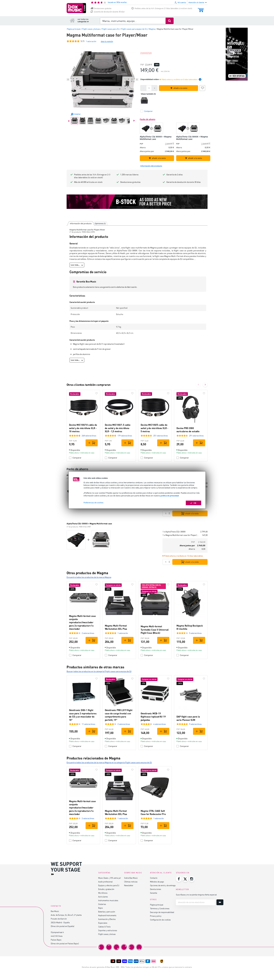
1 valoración (123, 633)
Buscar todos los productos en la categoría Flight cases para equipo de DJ (99, 671)
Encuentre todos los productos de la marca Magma (89, 577)
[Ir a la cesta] (200, 8)
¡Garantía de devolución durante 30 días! (109, 12)
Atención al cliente (161, 873)
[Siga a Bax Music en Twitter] (185, 879)
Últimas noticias (131, 881)
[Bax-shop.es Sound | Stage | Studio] (76, 8)
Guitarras (102, 904)
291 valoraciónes (196, 435)
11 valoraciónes (88, 724)
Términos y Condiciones (159, 908)
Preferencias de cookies (93, 502)
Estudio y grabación (106, 889)
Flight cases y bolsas (107, 934)
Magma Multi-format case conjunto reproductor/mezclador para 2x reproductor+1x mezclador (82, 622)
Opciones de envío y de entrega (162, 885)
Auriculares (103, 896)
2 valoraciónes (88, 633)
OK (195, 503)
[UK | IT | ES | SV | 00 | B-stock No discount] (137, 201)
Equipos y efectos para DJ (108, 885)
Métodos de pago (157, 881)
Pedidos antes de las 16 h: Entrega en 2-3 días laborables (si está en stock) (163, 8)
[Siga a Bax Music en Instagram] (192, 879)
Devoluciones (155, 889)
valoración (91, 41)
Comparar (76, 457)
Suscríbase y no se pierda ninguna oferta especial (196, 894)
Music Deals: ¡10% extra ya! (109, 878)
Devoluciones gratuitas (102, 8)
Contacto (153, 878)
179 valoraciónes (125, 435)
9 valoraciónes (195, 724)
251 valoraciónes (160, 435)
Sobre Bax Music (131, 878)
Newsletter (128, 885)
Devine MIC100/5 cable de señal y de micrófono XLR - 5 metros (154, 428)
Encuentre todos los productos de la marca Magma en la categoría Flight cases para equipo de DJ (109, 762)
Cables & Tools (104, 926)
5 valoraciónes (195, 633)
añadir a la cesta (192, 513)
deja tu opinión (107, 41)
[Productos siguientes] (205, 384)
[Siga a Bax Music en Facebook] (179, 879)
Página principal (156, 904)
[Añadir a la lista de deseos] (202, 87)
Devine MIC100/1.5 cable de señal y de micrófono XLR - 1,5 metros (117, 428)
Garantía (153, 893)
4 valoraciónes (159, 724)
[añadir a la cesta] (92, 442)
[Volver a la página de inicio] (72, 20)
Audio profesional (105, 881)
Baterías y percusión (106, 911)
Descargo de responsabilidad (162, 912)
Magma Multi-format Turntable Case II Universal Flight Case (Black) (155, 629)
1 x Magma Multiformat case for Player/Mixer (181, 535)
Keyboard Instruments (107, 915)
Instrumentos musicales (108, 900)
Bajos (100, 908)
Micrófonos (102, 893)
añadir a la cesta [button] (180, 88)
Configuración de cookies (160, 919)
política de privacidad (170, 495)
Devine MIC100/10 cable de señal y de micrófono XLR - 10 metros (83, 428)
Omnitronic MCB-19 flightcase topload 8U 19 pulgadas (153, 716)
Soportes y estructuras (107, 930)
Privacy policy (155, 916)
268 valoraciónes (89, 435)
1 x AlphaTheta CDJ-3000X (174, 531)
